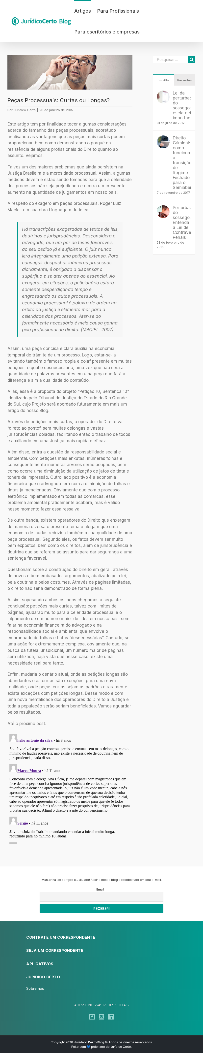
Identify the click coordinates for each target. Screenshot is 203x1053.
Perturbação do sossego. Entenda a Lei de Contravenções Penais (182, 222)
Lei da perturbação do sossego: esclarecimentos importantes (182, 105)
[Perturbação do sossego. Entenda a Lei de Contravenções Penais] (163, 208)
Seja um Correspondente (54, 950)
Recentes (184, 80)
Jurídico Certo (25, 110)
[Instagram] (101, 1017)
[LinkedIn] (111, 1017)
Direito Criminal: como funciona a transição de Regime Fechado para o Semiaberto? (182, 162)
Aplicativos (39, 963)
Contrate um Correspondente (60, 937)
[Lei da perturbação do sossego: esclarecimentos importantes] (163, 93)
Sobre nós (35, 988)
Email (100, 889)
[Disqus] (69, 794)
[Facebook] (92, 1017)
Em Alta (163, 80)
